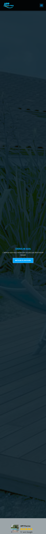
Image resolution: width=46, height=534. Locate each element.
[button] (41, 5)
